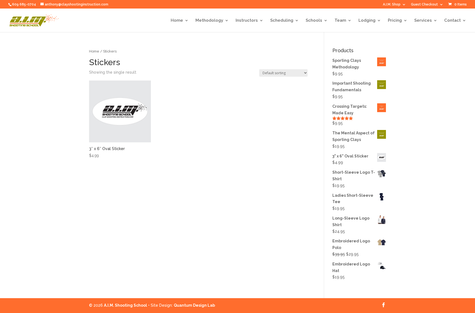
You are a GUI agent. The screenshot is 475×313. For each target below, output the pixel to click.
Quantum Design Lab (194, 305)
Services (423, 20)
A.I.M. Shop (392, 4)
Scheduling (281, 20)
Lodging (366, 20)
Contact (452, 20)
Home (177, 20)
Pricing (395, 20)
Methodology (209, 20)
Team (340, 20)
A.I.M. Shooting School (125, 305)
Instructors (247, 20)
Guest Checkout (424, 4)
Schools (314, 20)
